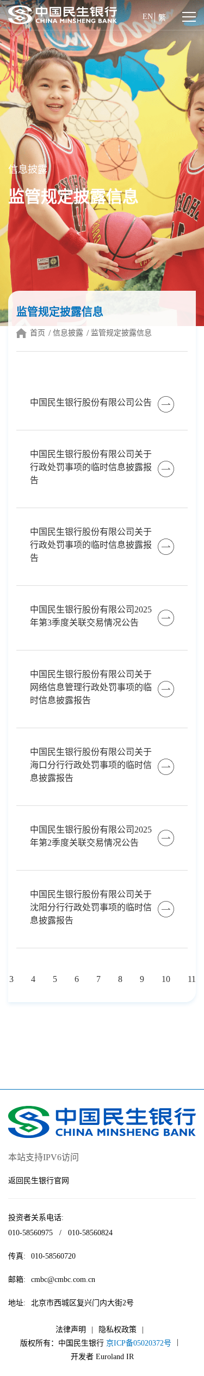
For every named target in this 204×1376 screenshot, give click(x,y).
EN (148, 16)
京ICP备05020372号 (138, 1343)
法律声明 (70, 1329)
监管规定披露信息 (121, 333)
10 (166, 979)
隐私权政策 (117, 1329)
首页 (37, 333)
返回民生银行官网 (38, 1181)
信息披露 (68, 333)
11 (192, 979)
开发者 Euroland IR (102, 1357)
